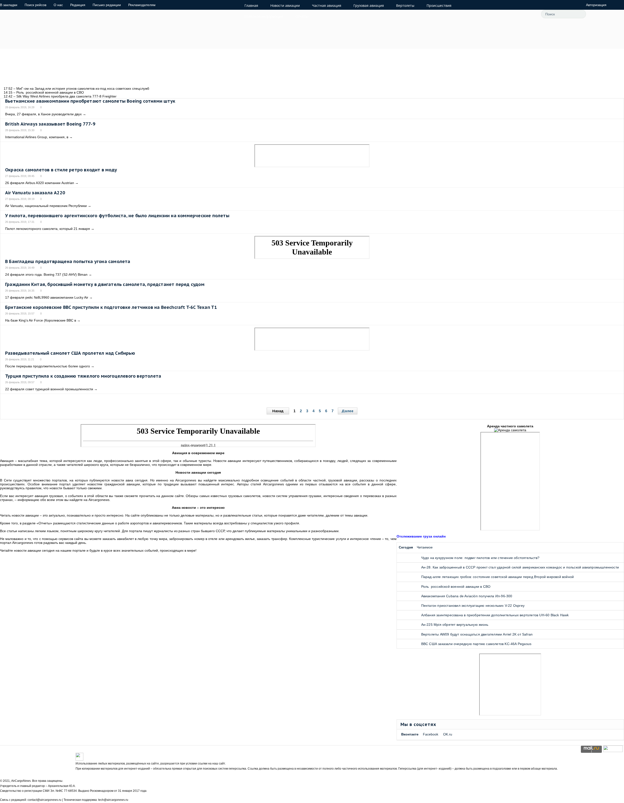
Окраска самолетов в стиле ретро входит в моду (61, 170)
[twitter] (484, 14)
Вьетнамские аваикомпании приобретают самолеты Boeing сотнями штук (90, 101)
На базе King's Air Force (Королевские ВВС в (40, 320)
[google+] (516, 14)
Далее (347, 411)
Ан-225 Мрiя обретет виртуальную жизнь (454, 625)
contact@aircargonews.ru (44, 800)
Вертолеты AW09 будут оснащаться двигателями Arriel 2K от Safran (477, 634)
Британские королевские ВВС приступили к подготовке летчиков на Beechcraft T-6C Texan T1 (111, 307)
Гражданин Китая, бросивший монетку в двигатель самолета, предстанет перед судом (105, 284)
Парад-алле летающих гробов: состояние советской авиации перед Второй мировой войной (497, 577)
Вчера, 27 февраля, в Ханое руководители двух (43, 114)
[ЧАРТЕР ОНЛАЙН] (613, 751)
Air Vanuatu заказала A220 (35, 193)
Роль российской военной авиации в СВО (456, 586)
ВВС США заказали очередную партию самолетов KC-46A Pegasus (476, 644)
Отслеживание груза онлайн (421, 536)
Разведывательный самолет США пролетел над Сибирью (70, 353)
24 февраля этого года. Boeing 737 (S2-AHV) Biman (46, 274)
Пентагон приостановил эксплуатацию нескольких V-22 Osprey (473, 605)
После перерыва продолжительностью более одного (47, 366)
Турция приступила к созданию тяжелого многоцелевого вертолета (83, 376)
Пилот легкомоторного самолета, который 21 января (47, 229)
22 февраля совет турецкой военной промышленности (49, 389)
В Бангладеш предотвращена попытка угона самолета (67, 261)
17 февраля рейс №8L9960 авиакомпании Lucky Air (46, 297)
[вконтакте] (505, 14)
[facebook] (494, 14)
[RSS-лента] (527, 14)
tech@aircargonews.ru (113, 800)
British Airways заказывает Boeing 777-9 (50, 124)
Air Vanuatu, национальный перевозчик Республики (46, 206)
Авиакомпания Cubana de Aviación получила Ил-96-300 (466, 596)
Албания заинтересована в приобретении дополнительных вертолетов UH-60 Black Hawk (495, 615)
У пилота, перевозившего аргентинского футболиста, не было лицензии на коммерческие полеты (117, 215)
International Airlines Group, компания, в (36, 137)
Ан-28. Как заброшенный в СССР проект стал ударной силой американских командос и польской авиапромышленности (520, 567)
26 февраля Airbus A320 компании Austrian (39, 183)
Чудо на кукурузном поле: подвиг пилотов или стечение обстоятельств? (480, 558)
